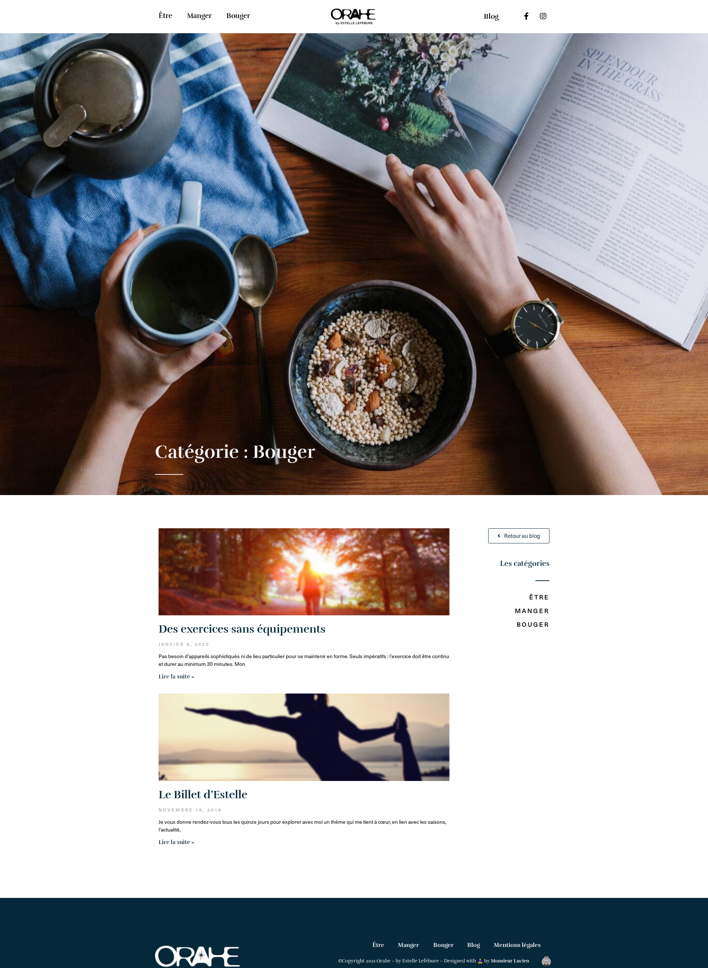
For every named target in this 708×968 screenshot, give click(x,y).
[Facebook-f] (526, 16)
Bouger (238, 15)
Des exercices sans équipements (242, 629)
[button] (491, 17)
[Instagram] (543, 16)
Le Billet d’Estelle (203, 795)
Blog (473, 945)
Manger (199, 15)
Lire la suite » (176, 676)
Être (165, 15)
